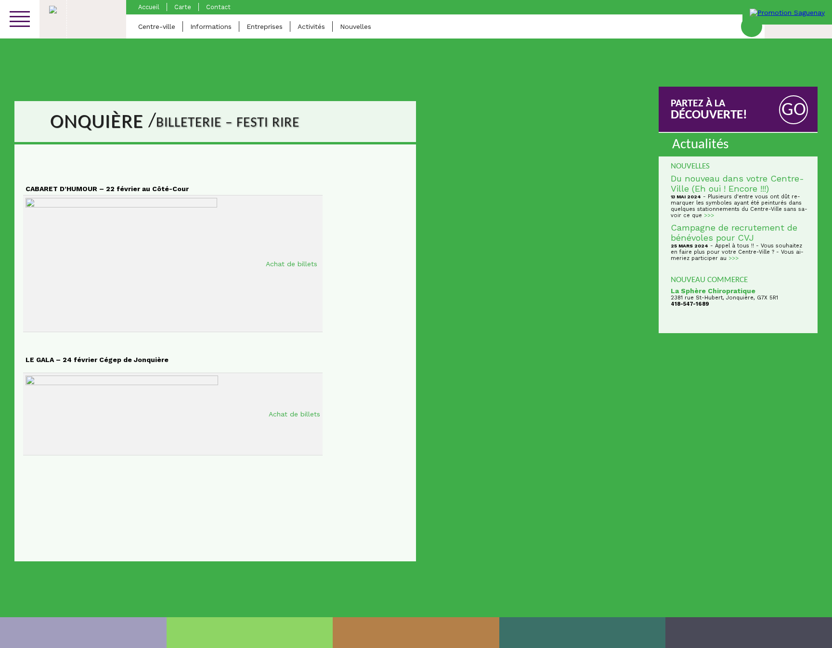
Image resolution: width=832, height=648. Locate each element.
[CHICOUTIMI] (83, 632)
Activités (311, 26)
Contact (218, 7)
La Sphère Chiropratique (713, 291)
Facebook (751, 26)
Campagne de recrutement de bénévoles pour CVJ (734, 232)
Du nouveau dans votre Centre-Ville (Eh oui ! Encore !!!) (737, 183)
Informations (211, 26)
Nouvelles (355, 26)
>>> (709, 215)
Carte (182, 7)
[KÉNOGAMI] (416, 632)
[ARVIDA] (748, 632)
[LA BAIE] (582, 632)
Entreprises (265, 26)
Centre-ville (156, 26)
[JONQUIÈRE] (250, 632)
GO (793, 110)
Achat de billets (293, 264)
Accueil (148, 7)
